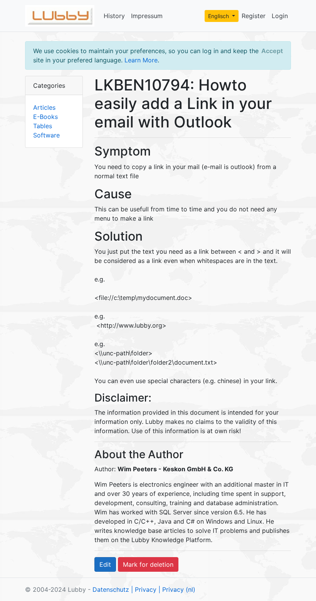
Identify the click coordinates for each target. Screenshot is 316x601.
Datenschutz (110, 589)
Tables (42, 126)
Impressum (147, 16)
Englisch (219, 16)
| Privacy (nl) (176, 589)
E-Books (45, 117)
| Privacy (143, 589)
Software (46, 135)
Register (254, 16)
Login (280, 16)
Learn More (141, 60)
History (114, 16)
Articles (44, 107)
